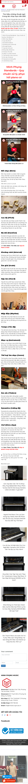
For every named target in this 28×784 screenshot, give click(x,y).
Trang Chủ (3, 9)
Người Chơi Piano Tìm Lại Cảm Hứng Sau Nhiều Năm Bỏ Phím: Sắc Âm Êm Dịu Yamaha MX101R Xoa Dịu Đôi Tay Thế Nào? (14, 517)
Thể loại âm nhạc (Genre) (10, 55)
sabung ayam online (4, 749)
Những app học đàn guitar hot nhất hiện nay (12, 458)
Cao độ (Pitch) (7, 41)
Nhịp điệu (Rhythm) (8, 50)
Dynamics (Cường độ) (10, 59)
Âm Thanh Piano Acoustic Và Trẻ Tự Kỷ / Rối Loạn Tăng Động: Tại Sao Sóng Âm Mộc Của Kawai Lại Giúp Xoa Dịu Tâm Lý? (14, 639)
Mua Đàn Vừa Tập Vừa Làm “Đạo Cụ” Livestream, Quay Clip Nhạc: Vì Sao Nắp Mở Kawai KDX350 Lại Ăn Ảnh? (14, 577)
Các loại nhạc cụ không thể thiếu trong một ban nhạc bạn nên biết (14, 455)
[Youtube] (7, 715)
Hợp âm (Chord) (7, 48)
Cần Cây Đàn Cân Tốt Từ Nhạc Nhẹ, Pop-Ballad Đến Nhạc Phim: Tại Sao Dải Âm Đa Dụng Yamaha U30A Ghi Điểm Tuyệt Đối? (14, 487)
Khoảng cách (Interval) (9, 44)
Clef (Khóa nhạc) (8, 60)
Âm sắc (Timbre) (8, 57)
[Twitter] (5, 715)
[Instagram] (10, 715)
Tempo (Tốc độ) (7, 51)
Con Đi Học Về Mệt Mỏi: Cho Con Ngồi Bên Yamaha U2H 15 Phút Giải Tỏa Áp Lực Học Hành (14, 547)
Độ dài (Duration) (8, 42)
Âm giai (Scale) (7, 46)
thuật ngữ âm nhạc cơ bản (9, 28)
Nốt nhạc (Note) (7, 39)
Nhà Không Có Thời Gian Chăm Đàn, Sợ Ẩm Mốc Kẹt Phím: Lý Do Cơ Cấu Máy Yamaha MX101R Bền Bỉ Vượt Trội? (14, 608)
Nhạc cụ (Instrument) (10, 53)
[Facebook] (2, 715)
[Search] (24, 2)
